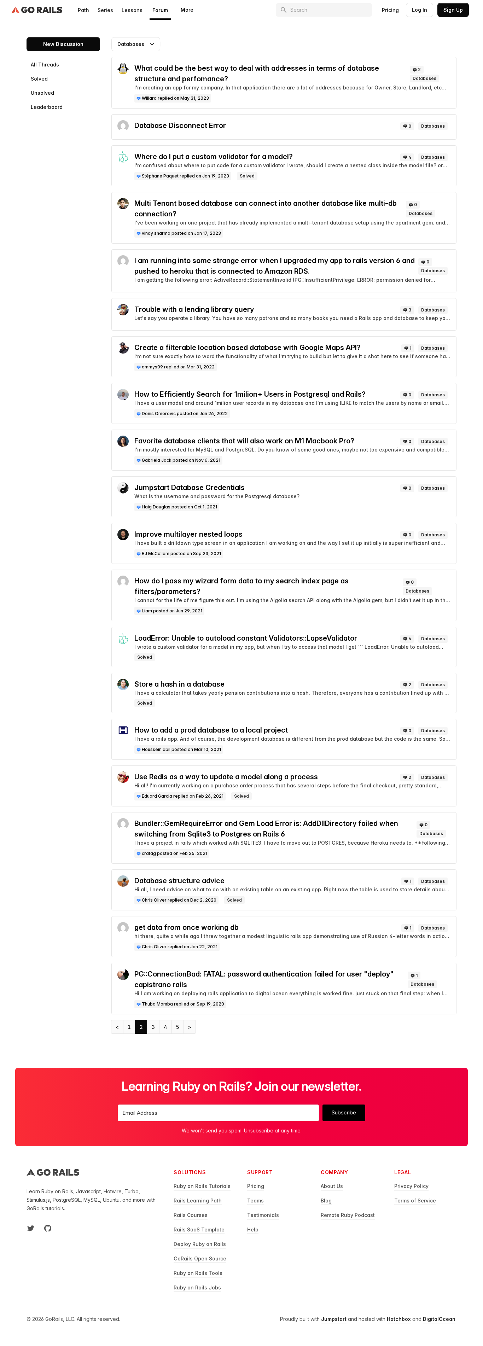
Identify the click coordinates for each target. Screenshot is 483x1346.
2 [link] (141, 1027)
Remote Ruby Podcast (348, 1215)
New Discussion (63, 44)
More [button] (187, 10)
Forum (160, 10)
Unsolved (42, 93)
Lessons (132, 10)
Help (252, 1229)
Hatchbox (399, 1319)
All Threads (45, 65)
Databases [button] (130, 44)
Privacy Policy (411, 1186)
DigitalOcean (439, 1319)
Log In (419, 10)
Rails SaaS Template (199, 1229)
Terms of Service (415, 1201)
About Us (332, 1186)
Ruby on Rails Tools (198, 1273)
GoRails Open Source (200, 1258)
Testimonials (263, 1215)
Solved (39, 79)
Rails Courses (191, 1215)
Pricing (390, 10)
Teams (255, 1201)
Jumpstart (334, 1319)
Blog (326, 1201)
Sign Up (453, 10)
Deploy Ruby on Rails (200, 1244)
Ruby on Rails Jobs (197, 1287)
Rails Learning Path (198, 1201)
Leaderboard (47, 107)
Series (105, 10)
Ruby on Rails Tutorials (202, 1186)
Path (83, 10)
